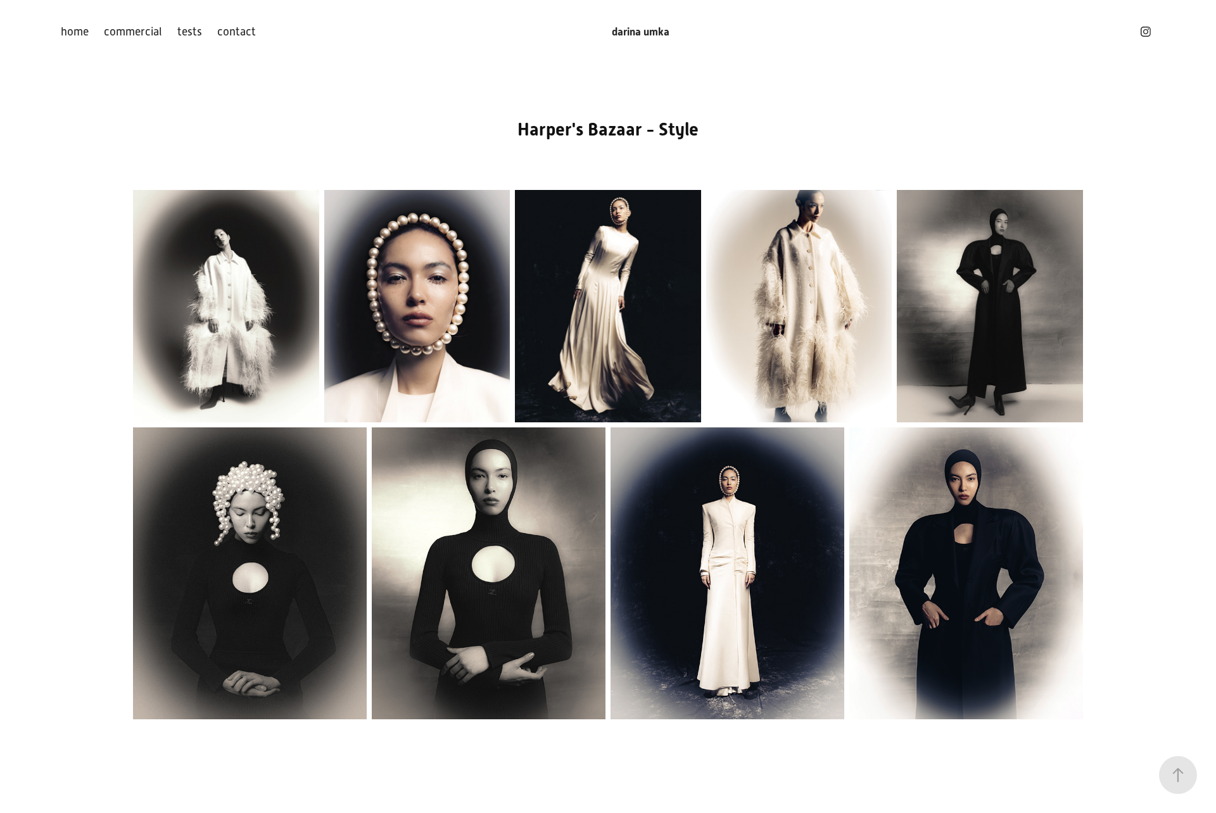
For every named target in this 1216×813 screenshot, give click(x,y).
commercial (133, 31)
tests (189, 31)
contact (236, 31)
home (75, 31)
